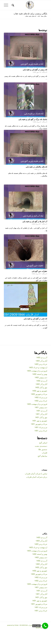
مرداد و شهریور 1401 (39, 424)
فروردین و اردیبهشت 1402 (37, 404)
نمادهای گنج (42, 456)
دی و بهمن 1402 (41, 377)
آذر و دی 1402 (41, 380)
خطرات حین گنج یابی (39, 271)
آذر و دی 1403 (41, 357)
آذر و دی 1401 (41, 410)
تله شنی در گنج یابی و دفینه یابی (35, 318)
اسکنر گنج (43, 442)
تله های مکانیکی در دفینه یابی (36, 166)
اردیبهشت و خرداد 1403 (38, 367)
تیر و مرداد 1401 (41, 427)
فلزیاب (44, 452)
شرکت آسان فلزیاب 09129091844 (29, 625)
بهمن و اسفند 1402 (39, 374)
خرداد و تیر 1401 (40, 430)
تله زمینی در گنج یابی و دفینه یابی (35, 69)
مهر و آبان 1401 (41, 417)
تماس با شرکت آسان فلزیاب (36, 473)
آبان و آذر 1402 (41, 384)
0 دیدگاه (44, 72)
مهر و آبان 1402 (41, 387)
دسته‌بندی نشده (41, 446)
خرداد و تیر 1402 (40, 400)
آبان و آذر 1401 (41, 414)
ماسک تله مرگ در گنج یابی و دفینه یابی (32, 119)
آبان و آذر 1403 (41, 360)
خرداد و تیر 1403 (40, 364)
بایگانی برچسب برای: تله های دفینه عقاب (30, 13)
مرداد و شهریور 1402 (39, 394)
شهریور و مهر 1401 (39, 420)
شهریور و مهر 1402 (39, 390)
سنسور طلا (42, 449)
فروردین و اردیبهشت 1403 (37, 370)
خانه (39, 16)
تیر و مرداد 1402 (41, 397)
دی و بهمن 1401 (41, 407)
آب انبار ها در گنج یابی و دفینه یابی (34, 221)
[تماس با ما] (45, 626)
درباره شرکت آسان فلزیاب (36, 477)
